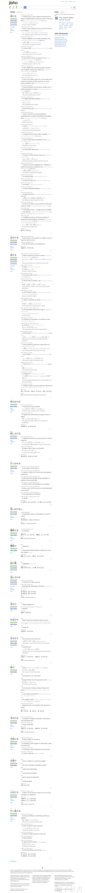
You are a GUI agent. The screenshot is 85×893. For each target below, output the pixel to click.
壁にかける (44, 20)
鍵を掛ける (23, 110)
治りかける (30, 213)
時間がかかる (35, 257)
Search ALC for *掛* (59, 37)
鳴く (43, 753)
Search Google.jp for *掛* (60, 42)
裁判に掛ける (33, 168)
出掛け (26, 623)
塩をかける (34, 71)
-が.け (67, 24)
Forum (62, 1)
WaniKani (22, 890)
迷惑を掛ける (27, 91)
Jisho (13, 3)
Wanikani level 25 (13, 22)
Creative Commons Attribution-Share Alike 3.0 (63, 879)
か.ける (63, 22)
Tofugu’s (26, 889)
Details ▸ (50, 232)
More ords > (13, 861)
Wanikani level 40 (13, 263)
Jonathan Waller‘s (66, 889)
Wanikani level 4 (13, 244)
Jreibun (17, 886)
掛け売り (37, 667)
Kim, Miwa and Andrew (26, 870)
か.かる (71, 24)
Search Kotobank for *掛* (60, 44)
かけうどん (38, 701)
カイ (62, 28)
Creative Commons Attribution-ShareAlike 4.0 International (41, 881)
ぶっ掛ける (43, 842)
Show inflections (12, 29)
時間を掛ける (38, 59)
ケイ (66, 28)
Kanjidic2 (22, 875)
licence (18, 881)
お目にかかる (27, 276)
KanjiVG (56, 876)
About (66, 1)
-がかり (70, 27)
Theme (70, 1)
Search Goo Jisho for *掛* (61, 39)
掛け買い (46, 667)
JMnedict (26, 875)
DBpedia (68, 882)
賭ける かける (38, 136)
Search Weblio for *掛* (60, 46)
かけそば (29, 701)
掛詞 (50, 206)
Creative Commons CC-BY (24, 885)
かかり (65, 27)
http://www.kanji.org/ (36, 879)
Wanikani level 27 (13, 261)
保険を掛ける (23, 196)
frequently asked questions (28, 871)
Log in (74, 1)
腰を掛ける (44, 118)
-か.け (63, 24)
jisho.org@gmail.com (64, 870)
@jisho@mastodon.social (49, 870)
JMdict (18, 875)
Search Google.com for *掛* (61, 41)
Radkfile (11, 876)
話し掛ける (34, 221)
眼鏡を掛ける (42, 40)
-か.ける (68, 22)
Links (11, 32)
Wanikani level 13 (13, 584)
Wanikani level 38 (13, 24)
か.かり (71, 25)
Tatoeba (25, 883)
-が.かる (66, 25)
